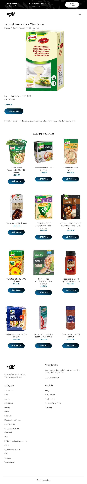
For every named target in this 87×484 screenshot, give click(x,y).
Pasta (6, 445)
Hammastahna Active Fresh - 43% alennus (43, 335)
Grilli (6, 395)
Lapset (7, 407)
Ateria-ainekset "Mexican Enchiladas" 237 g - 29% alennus (70, 225)
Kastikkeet (8, 403)
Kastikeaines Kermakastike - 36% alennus (43, 281)
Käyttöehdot (50, 399)
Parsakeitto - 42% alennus (70, 169)
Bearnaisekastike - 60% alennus (43, 169)
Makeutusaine (9, 424)
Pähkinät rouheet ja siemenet (15, 441)
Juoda (6, 399)
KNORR (28, 96)
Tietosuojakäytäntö (53, 403)
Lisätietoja (14, 111)
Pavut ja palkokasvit (12, 449)
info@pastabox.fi (52, 377)
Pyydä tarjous (72, 4)
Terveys (7, 458)
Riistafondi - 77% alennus (16, 223)
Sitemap (48, 407)
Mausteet (8, 433)
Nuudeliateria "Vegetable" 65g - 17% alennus (16, 170)
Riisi (5, 454)
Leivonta (7, 416)
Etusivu (7, 28)
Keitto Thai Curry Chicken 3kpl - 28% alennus (43, 225)
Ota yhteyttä (50, 395)
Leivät (6, 412)
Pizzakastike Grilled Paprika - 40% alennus (71, 280)
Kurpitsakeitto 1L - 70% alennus (16, 280)
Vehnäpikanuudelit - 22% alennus (16, 335)
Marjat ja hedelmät (11, 428)
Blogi (47, 390)
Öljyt (6, 437)
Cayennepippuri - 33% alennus (71, 335)
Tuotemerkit (19, 96)
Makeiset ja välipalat (12, 420)
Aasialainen (8, 390)
